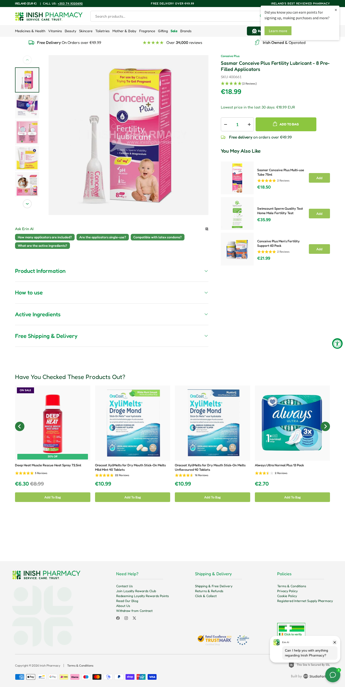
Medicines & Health (30, 31)
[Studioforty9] (310, 677)
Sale (174, 31)
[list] (128, 135)
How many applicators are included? (45, 237)
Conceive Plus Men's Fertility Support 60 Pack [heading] (278, 243)
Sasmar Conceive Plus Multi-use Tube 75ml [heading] (280, 172)
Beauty (70, 31)
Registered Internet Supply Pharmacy (305, 601)
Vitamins (55, 31)
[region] (275, 212)
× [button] (336, 10)
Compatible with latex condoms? (157, 237)
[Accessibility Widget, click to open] (337, 343)
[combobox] (179, 16)
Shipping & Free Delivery (213, 586)
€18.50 (264, 187)
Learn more (278, 30)
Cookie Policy (287, 596)
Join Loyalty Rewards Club (136, 591)
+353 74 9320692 (70, 3)
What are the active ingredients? (42, 245)
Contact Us (124, 586)
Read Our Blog (127, 601)
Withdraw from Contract (134, 611)
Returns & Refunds (209, 591)
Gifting (163, 31)
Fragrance (147, 31)
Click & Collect (206, 596)
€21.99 (263, 258)
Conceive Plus (230, 56)
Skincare (85, 31)
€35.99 (264, 219)
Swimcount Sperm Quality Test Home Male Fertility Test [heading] (280, 210)
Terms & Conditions (291, 586)
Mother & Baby (124, 31)
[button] (275, 84)
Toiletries (102, 31)
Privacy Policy (287, 591)
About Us (123, 606)
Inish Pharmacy (50, 665)
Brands (186, 31)
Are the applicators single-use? (102, 237)
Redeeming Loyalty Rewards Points (142, 596)
